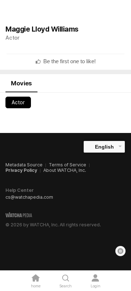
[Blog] (120, 251)
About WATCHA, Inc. (64, 170)
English (104, 147)
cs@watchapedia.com (29, 197)
